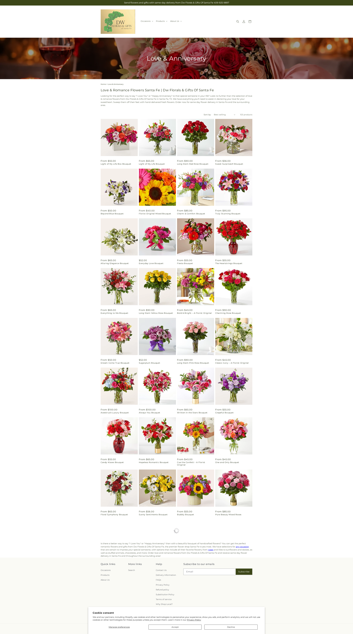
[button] (146, 21)
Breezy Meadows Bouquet (228, 564)
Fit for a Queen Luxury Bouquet (117, 564)
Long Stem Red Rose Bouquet (192, 164)
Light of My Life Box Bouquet (116, 164)
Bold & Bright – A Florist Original (194, 313)
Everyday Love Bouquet (151, 263)
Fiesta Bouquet (185, 263)
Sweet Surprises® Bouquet (229, 164)
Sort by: (207, 114)
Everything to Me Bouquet (114, 313)
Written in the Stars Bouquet (192, 412)
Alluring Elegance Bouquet (115, 263)
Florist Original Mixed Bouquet (155, 213)
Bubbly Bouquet (185, 514)
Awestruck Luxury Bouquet (115, 412)
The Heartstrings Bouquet (228, 263)
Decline (231, 627)
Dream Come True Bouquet (115, 363)
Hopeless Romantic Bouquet (154, 462)
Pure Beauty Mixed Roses (228, 514)
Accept (175, 627)
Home (103, 84)
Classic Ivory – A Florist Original (232, 363)
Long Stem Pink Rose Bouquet (193, 363)
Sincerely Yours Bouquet (190, 564)
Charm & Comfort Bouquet (191, 213)
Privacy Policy (194, 620)
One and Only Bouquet (227, 462)
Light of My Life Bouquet (152, 164)
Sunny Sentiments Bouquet (153, 514)
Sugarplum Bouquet (149, 363)
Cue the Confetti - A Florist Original (191, 463)
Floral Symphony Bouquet (114, 514)
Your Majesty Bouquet (150, 564)
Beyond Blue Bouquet (112, 213)
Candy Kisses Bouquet (112, 462)
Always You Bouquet (149, 412)
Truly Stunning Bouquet (227, 213)
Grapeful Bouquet (224, 412)
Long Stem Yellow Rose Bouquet (156, 313)
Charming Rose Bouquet (228, 313)
